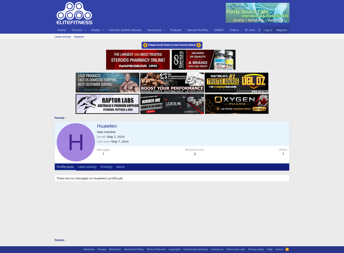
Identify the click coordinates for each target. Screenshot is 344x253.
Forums (77, 30)
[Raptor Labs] (107, 103)
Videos (234, 30)
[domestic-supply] (107, 81)
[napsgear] (138, 59)
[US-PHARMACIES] (172, 81)
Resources (154, 30)
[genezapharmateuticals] (203, 59)
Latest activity (63, 36)
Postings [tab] (106, 167)
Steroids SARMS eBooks (125, 30)
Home (62, 30)
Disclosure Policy (134, 249)
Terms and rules (235, 249)
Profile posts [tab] (65, 167)
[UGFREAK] (172, 103)
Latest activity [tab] (87, 167)
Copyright (175, 249)
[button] (85, 30)
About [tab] (120, 167)
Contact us (217, 249)
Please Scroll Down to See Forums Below (172, 45)
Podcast (175, 30)
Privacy (102, 249)
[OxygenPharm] (237, 103)
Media (95, 30)
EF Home (251, 30)
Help (270, 249)
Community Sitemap (195, 249)
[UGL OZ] (236, 81)
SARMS (219, 30)
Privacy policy (256, 249)
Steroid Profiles (197, 30)
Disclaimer (115, 249)
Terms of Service (156, 249)
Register (79, 36)
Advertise (89, 249)
